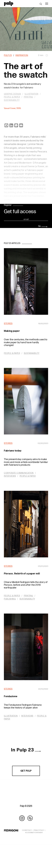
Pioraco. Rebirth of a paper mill (22, 573)
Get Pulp (26, 770)
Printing (28, 596)
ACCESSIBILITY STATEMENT (34, 833)
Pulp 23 (8, 55)
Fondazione (10, 696)
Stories (8, 323)
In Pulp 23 (22, 750)
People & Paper (12, 353)
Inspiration (21, 55)
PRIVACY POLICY (39, 830)
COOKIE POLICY (27, 830)
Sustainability (31, 353)
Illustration (11, 716)
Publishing (10, 599)
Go (39, 226)
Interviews (10, 476)
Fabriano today (12, 450)
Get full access (20, 211)
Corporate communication (19, 473)
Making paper (12, 331)
